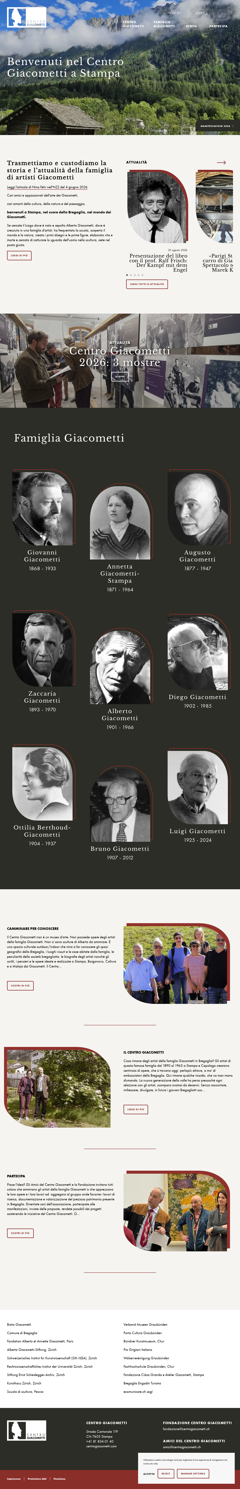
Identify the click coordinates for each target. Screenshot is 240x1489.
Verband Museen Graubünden (145, 1324)
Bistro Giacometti (19, 1324)
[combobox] (208, 13)
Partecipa (218, 26)
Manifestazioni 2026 (216, 126)
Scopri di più (20, 985)
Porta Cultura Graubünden (143, 1332)
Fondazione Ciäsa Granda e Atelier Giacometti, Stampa (164, 1374)
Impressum (14, 1479)
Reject (166, 1473)
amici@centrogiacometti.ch (182, 1447)
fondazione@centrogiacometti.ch (186, 1428)
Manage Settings (193, 1473)
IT (170, 13)
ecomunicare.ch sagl (138, 1391)
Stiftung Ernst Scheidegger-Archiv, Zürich (36, 1374)
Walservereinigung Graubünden (146, 1358)
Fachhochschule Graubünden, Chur (149, 1366)
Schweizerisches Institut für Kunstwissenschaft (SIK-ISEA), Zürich (52, 1358)
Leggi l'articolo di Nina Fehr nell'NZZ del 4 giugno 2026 (47, 187)
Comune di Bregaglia (22, 1332)
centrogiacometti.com (101, 1446)
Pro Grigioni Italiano (138, 1349)
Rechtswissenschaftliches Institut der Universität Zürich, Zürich (50, 1366)
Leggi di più (19, 255)
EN (179, 13)
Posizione (59, 1479)
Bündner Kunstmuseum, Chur (144, 1341)
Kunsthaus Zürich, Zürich (24, 1383)
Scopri (120, 376)
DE (174, 13)
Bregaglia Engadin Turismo (142, 1383)
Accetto (149, 1473)
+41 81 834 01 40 (99, 1441)
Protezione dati (37, 1479)
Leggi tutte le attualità (147, 284)
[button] (221, 163)
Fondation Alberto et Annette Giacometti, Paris (40, 1341)
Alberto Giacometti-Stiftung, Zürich (32, 1349)
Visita (191, 26)
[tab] (127, 275)
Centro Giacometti (133, 24)
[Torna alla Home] (26, 17)
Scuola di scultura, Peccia (25, 1391)
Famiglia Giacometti (164, 24)
